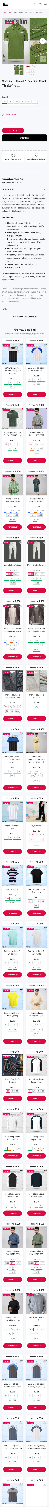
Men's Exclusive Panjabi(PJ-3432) (13, 1318)
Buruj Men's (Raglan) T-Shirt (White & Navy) (36, 1447)
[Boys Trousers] (36, 811)
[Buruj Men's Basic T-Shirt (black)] (36, 875)
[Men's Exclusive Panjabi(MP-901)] (12, 1237)
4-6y (18, 898)
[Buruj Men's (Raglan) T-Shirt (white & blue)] (36, 353)
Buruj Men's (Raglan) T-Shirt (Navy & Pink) (36, 1385)
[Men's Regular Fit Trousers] (36, 681)
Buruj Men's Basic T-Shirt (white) (36, 952)
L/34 (6, 578)
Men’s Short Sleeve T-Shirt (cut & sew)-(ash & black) (13, 370)
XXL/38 (36, 583)
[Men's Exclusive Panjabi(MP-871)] (36, 999)
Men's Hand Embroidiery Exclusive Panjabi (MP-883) (36, 759)
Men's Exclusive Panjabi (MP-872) (36, 433)
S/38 (42, 444)
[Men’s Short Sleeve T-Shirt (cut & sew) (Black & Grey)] (12, 1493)
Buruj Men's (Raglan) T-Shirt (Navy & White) (13, 1447)
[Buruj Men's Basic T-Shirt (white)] (36, 937)
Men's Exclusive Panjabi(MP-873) (12, 500)
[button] (43, 41)
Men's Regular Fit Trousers (36, 696)
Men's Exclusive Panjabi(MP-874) (36, 500)
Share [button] (6, 309)
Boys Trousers (36, 825)
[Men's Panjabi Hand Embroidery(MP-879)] (12, 614)
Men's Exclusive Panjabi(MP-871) (36, 1014)
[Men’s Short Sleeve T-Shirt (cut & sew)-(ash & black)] (12, 353)
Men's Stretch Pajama (36, 564)
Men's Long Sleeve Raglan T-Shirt (36, 1080)
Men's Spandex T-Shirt (12, 827)
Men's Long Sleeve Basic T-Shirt (12, 1138)
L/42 (9, 1267)
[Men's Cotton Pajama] (12, 551)
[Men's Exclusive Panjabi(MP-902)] (36, 1237)
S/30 (18, 578)
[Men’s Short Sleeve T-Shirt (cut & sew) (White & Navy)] (36, 1493)
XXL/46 (12, 519)
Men (10, 12)
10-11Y (32, 839)
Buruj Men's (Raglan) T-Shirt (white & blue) (36, 369)
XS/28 (12, 583)
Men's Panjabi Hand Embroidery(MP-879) (12, 630)
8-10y (12, 902)
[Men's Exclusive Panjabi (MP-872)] (36, 418)
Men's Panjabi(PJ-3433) (36, 1318)
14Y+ (36, 843)
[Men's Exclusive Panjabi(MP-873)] (12, 484)
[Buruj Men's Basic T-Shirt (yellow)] (12, 999)
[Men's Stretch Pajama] (36, 551)
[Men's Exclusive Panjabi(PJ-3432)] (12, 1303)
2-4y (12, 898)
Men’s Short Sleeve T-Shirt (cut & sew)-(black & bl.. (13, 759)
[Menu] (45, 4)
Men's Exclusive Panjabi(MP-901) (12, 1252)
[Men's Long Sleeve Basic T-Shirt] (12, 1122)
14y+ (18, 902)
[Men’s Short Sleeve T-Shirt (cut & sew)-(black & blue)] (12, 742)
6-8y (6, 902)
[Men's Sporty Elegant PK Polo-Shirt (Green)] (12, 418)
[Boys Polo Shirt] (12, 875)
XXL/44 (36, 453)
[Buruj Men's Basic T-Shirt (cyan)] (12, 937)
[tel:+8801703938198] (35, 4)
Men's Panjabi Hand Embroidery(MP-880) (36, 630)
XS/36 (40, 448)
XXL (34, 101)
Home (4, 12)
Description (7, 189)
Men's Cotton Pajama (12, 564)
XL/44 (33, 448)
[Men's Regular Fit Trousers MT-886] (12, 681)
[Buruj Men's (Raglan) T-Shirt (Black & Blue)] (12, 1369)
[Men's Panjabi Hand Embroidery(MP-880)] (36, 614)
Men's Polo (18, 178)
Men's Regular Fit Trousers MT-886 (12, 696)
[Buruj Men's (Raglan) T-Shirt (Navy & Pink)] (36, 1369)
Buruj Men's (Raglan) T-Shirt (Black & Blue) (12, 1385)
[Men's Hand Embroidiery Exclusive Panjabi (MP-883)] (36, 742)
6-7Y (36, 834)
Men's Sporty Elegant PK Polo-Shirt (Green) (12, 433)
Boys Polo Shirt (12, 889)
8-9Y (42, 834)
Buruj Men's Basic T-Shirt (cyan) (12, 952)
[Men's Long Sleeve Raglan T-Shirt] (36, 1065)
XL (29, 101)
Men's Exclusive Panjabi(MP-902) (36, 1252)
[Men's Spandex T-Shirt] (12, 811)
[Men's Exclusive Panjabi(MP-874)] (36, 484)
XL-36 (16, 574)
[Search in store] (40, 4)
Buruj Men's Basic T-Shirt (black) (36, 890)
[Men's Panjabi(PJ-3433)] (36, 1303)
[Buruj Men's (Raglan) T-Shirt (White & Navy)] (36, 1431)
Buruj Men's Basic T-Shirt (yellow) (12, 1014)
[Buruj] (7, 4)
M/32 (12, 578)
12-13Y (40, 839)
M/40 (36, 444)
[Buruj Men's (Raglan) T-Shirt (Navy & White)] (12, 1431)
